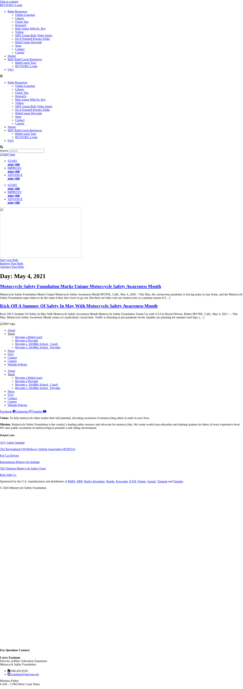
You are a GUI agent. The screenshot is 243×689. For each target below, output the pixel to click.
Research (20, 25)
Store (18, 45)
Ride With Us (8, 475)
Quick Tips (21, 21)
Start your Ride (9, 260)
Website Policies (17, 364)
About (11, 330)
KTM (132, 481)
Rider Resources (17, 11)
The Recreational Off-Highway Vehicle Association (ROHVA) (37, 449)
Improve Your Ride (12, 263)
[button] (121, 76)
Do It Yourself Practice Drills (32, 38)
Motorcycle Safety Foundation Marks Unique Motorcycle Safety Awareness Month (80, 286)
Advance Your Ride (12, 266)
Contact (19, 49)
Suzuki (151, 481)
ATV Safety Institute (12, 442)
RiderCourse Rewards (28, 42)
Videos (19, 32)
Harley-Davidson (94, 481)
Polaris (142, 481)
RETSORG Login (11, 5)
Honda (110, 481)
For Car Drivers (9, 455)
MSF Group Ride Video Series (33, 35)
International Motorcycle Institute (20, 462)
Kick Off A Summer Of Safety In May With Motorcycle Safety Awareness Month (79, 305)
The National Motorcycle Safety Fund (23, 468)
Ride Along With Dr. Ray (30, 28)
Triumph (162, 481)
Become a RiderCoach (28, 337)
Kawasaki (122, 481)
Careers (19, 52)
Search (4, 150)
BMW (71, 481)
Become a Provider (26, 340)
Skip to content (9, 1)
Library (19, 18)
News (11, 350)
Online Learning (25, 15)
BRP (79, 481)
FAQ (11, 69)
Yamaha (178, 481)
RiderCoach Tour (25, 62)
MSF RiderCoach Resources (25, 59)
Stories (12, 56)
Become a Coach (36, 344)
